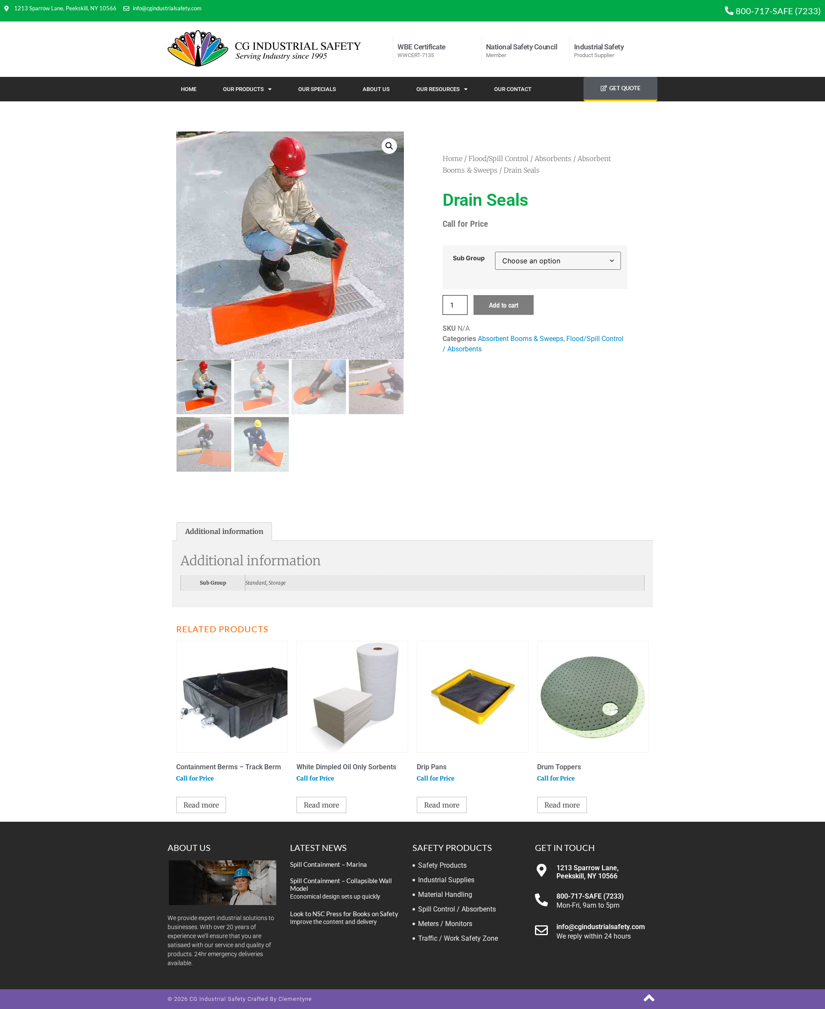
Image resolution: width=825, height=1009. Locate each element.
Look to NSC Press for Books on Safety (344, 914)
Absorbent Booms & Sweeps (520, 339)
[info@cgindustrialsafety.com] (541, 930)
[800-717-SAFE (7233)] (541, 899)
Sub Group (469, 258)
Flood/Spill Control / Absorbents (519, 158)
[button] (389, 146)
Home (188, 89)
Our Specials (317, 89)
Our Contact (513, 89)
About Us (376, 89)
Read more (201, 805)
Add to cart (503, 305)
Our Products (243, 89)
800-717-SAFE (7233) (590, 896)
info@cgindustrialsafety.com (600, 927)
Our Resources (438, 89)
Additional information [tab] (224, 531)
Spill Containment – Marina (328, 864)
